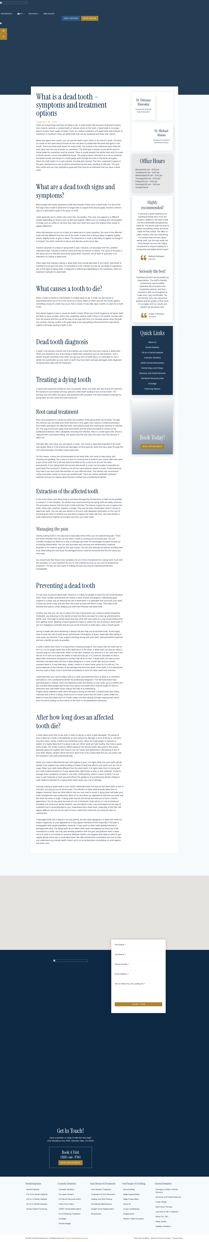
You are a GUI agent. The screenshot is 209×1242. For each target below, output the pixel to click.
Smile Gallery (49, 14)
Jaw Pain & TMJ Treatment (167, 1212)
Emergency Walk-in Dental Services (167, 1190)
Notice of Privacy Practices (161, 1238)
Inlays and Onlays (66, 1204)
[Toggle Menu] (3, 31)
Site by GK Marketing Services (77, 1238)
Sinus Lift (127, 1204)
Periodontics (96, 1214)
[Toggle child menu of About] (41, 53)
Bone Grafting (129, 1189)
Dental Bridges (65, 1223)
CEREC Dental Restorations (152, 363)
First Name (120, 945)
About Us (152, 342)
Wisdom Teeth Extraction (133, 1219)
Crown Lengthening (131, 1209)
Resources (33, 14)
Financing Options (152, 389)
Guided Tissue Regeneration (102, 1209)
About (20, 14)
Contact (3, 68)
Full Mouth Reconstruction (152, 378)
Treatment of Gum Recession (103, 1194)
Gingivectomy (128, 1214)
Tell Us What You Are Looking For (130, 984)
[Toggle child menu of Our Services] (41, 47)
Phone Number (122, 964)
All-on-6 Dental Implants (152, 352)
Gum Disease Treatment (101, 1189)
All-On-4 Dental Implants (36, 1199)
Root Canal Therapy (164, 1207)
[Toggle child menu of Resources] (41, 58)
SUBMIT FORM (138, 1004)
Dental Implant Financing (36, 1209)
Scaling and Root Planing (101, 1199)
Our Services (6, 14)
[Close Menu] (3, 37)
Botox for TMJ (162, 1216)
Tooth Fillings (161, 1202)
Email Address (122, 974)
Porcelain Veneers (66, 1194)
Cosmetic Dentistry (152, 358)
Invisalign (152, 384)
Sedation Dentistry (163, 1226)
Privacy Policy (178, 1238)
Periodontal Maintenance (101, 1204)
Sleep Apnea (161, 1221)
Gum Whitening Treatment (69, 1214)
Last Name (120, 954)
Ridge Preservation (131, 1199)
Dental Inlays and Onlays (152, 368)
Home (3, 42)
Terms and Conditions (141, 1238)
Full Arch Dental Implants (36, 1194)
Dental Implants (152, 347)
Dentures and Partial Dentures (152, 373)
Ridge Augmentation (131, 1194)
